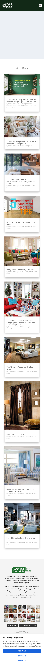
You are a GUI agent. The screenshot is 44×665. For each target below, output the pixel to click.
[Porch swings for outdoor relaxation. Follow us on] (6, 620)
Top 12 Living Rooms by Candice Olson (19, 368)
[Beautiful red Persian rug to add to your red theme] (29, 616)
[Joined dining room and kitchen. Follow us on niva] (20, 611)
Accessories (29, 104)
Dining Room (16, 106)
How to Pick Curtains (15, 434)
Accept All (22, 651)
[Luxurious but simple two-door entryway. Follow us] (24, 620)
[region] (22, 649)
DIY (22, 106)
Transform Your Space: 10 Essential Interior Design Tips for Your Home (21, 100)
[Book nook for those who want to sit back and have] (29, 607)
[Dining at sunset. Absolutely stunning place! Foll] (15, 611)
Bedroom (9, 106)
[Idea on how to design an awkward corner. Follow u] (29, 611)
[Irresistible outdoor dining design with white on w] (29, 620)
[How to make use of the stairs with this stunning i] (20, 607)
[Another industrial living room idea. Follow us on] (24, 611)
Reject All (22, 661)
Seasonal (9, 329)
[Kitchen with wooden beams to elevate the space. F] (38, 607)
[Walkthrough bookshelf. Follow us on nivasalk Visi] (6, 611)
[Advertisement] (22, 37)
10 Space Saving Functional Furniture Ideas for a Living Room (22, 142)
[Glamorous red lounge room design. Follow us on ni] (33, 616)
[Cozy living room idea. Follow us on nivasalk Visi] (20, 620)
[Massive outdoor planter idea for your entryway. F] (24, 607)
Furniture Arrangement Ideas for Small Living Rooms (20, 490)
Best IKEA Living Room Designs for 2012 (20, 539)
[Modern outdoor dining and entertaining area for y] (33, 620)
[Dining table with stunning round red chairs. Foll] (15, 616)
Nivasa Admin (12, 104)
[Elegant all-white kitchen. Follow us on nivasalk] (11, 620)
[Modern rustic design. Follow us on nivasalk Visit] (15, 620)
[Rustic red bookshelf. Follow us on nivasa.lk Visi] (20, 616)
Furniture (26, 106)
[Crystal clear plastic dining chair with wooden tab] (11, 611)
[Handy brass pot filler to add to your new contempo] (33, 607)
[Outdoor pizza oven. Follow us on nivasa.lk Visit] (15, 607)
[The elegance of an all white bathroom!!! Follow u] (38, 620)
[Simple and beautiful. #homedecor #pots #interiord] (11, 607)
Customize (22, 656)
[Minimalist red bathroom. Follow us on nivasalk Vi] (11, 616)
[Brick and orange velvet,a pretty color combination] (33, 611)
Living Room (32, 106)
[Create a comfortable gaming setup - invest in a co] (6, 607)
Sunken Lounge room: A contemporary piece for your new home (20, 181)
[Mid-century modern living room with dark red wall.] (24, 616)
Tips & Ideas (17, 108)
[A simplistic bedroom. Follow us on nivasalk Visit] (38, 611)
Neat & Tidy (9, 108)
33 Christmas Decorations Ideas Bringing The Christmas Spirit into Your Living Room (20, 322)
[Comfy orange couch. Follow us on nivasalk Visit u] (6, 616)
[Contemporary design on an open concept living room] (38, 616)
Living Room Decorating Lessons (20, 270)
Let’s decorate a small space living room (20, 223)
